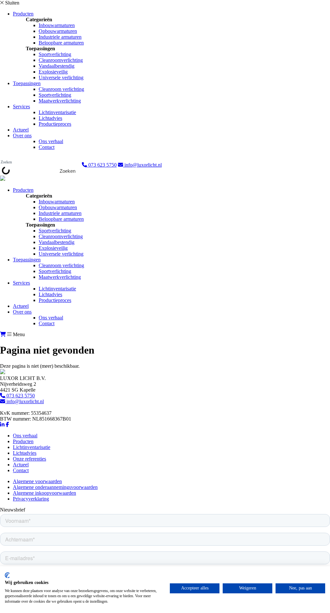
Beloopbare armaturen (61, 42)
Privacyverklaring (31, 498)
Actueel (21, 129)
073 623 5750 (102, 165)
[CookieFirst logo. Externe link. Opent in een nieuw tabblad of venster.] (7, 575)
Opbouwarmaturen (58, 31)
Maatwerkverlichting (60, 100)
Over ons (22, 135)
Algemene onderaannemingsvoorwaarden (55, 487)
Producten (23, 13)
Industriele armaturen (60, 37)
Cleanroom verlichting (61, 89)
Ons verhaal (51, 141)
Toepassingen (27, 83)
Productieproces (55, 124)
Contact (46, 147)
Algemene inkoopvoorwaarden (44, 493)
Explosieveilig (53, 71)
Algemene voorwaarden (37, 481)
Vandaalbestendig (56, 66)
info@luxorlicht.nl (142, 165)
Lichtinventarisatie (57, 112)
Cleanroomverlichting (61, 60)
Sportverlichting (55, 54)
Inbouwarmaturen (57, 25)
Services (21, 106)
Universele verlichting (61, 77)
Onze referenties (29, 459)
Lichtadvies (50, 118)
